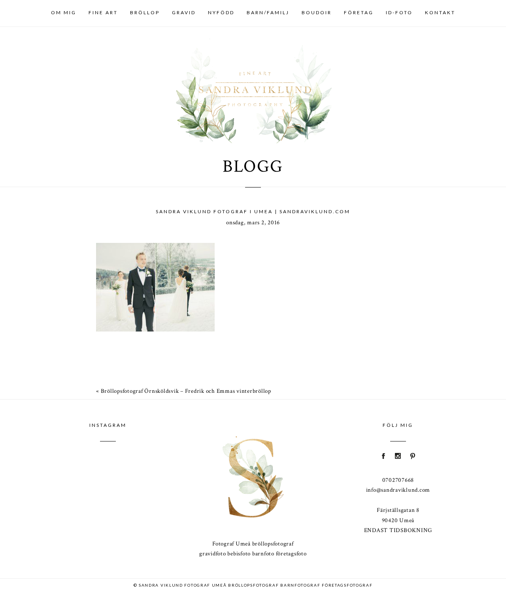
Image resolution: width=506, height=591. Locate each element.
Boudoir (317, 12)
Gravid (184, 12)
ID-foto (399, 12)
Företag (359, 12)
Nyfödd (221, 12)
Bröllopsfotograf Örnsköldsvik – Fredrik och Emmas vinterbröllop (186, 391)
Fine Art (103, 12)
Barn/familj (268, 12)
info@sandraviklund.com (398, 490)
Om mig (63, 12)
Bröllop (145, 12)
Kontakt (440, 12)
